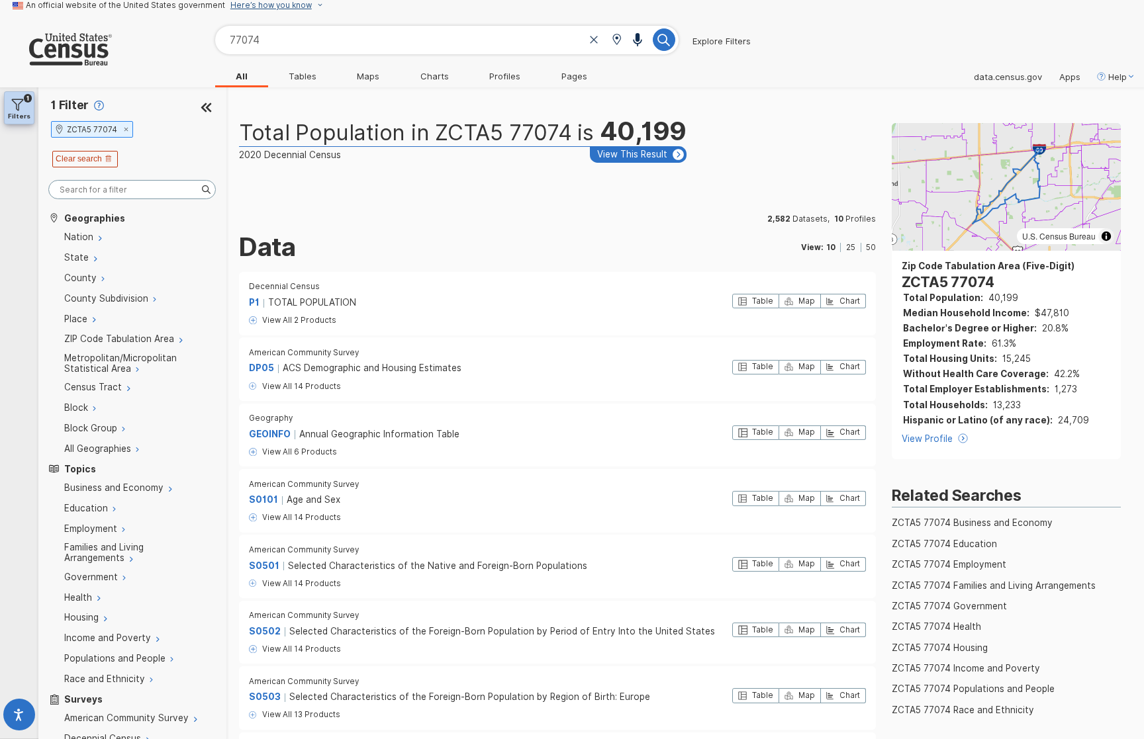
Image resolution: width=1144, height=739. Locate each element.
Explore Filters (721, 41)
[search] (132, 189)
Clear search (79, 159)
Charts (434, 76)
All (242, 76)
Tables (302, 76)
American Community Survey (304, 352)
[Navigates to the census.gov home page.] (56, 60)
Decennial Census (284, 286)
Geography (271, 418)
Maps (368, 76)
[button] (616, 40)
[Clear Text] (594, 41)
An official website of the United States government (125, 5)
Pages (574, 76)
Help (1117, 76)
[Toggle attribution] (1106, 236)
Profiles (504, 76)
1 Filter (70, 105)
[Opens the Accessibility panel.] (19, 717)
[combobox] (447, 40)
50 (871, 247)
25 (850, 247)
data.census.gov (1008, 76)
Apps (1069, 76)
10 (830, 247)
